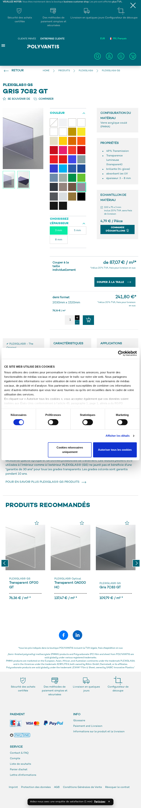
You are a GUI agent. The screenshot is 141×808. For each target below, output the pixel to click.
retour (18, 70)
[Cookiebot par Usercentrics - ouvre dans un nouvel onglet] (121, 353)
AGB (57, 787)
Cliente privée (27, 39)
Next (136, 563)
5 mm (77, 230)
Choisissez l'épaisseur (59, 221)
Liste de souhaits (20, 764)
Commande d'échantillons (116, 229)
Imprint (13, 787)
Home (46, 71)
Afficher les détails (118, 435)
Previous (4, 563)
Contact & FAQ (19, 753)
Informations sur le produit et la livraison (98, 731)
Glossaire (79, 720)
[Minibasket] (132, 56)
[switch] (53, 423)
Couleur (57, 113)
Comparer (46, 99)
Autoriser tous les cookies (115, 449)
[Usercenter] (109, 56)
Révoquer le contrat (117, 787)
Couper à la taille (111, 282)
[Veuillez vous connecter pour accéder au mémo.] (37, 523)
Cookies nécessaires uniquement (70, 449)
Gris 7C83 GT (110, 587)
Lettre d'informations (23, 775)
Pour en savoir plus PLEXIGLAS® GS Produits (43, 482)
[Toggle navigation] (3, 45)
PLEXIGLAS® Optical (67, 578)
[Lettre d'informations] (120, 56)
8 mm (58, 239)
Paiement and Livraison (87, 726)
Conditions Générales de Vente (82, 787)
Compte (15, 758)
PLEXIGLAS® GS (19, 578)
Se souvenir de (18, 99)
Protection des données (36, 787)
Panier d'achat (18, 769)
